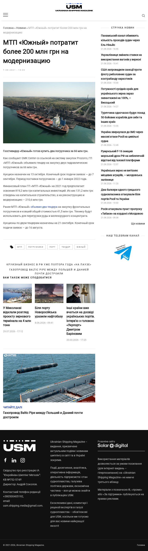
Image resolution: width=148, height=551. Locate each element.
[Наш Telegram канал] (123, 253)
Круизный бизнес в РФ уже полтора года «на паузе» (49, 264)
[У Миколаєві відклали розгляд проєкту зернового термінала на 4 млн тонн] (17, 293)
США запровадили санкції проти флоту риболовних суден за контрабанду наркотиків (121, 74)
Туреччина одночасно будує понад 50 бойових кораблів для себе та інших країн (123, 117)
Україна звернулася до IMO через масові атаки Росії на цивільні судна (122, 136)
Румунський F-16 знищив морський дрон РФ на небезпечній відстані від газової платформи (122, 156)
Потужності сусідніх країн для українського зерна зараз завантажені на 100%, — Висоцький (119, 95)
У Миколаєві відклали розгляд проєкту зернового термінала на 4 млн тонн (17, 316)
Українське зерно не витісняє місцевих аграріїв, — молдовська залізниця (121, 175)
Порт (53, 247)
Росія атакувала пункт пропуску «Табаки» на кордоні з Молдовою (122, 211)
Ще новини (138, 223)
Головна (8, 27)
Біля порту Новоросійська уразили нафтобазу (49, 312)
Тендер (66, 247)
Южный (81, 247)
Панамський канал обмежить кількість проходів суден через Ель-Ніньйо (120, 40)
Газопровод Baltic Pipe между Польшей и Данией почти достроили (49, 271)
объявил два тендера (44, 206)
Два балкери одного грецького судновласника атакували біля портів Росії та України (120, 194)
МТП (19, 247)
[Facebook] (5, 460)
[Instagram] (22, 460)
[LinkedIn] (14, 460)
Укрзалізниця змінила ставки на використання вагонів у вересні (121, 57)
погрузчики (35, 247)
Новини (21, 27)
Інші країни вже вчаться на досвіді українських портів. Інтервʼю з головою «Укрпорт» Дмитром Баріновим (80, 321)
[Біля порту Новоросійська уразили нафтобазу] (49, 293)
